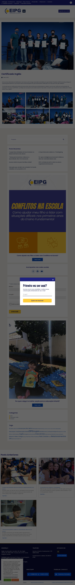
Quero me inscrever (37, 300)
